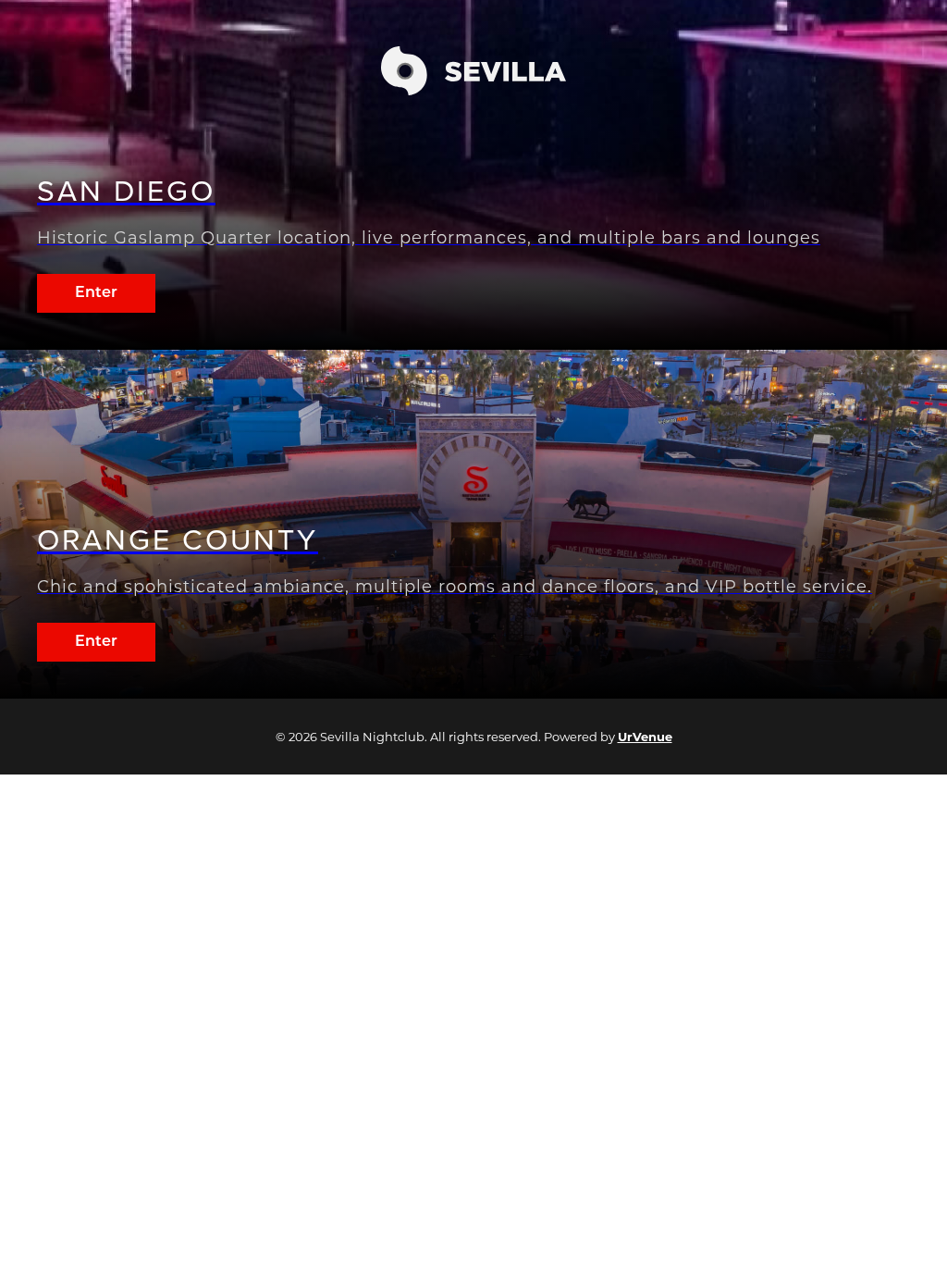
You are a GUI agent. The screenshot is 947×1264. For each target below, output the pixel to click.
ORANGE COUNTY (177, 540)
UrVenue (645, 736)
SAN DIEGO (126, 191)
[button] (473, 90)
